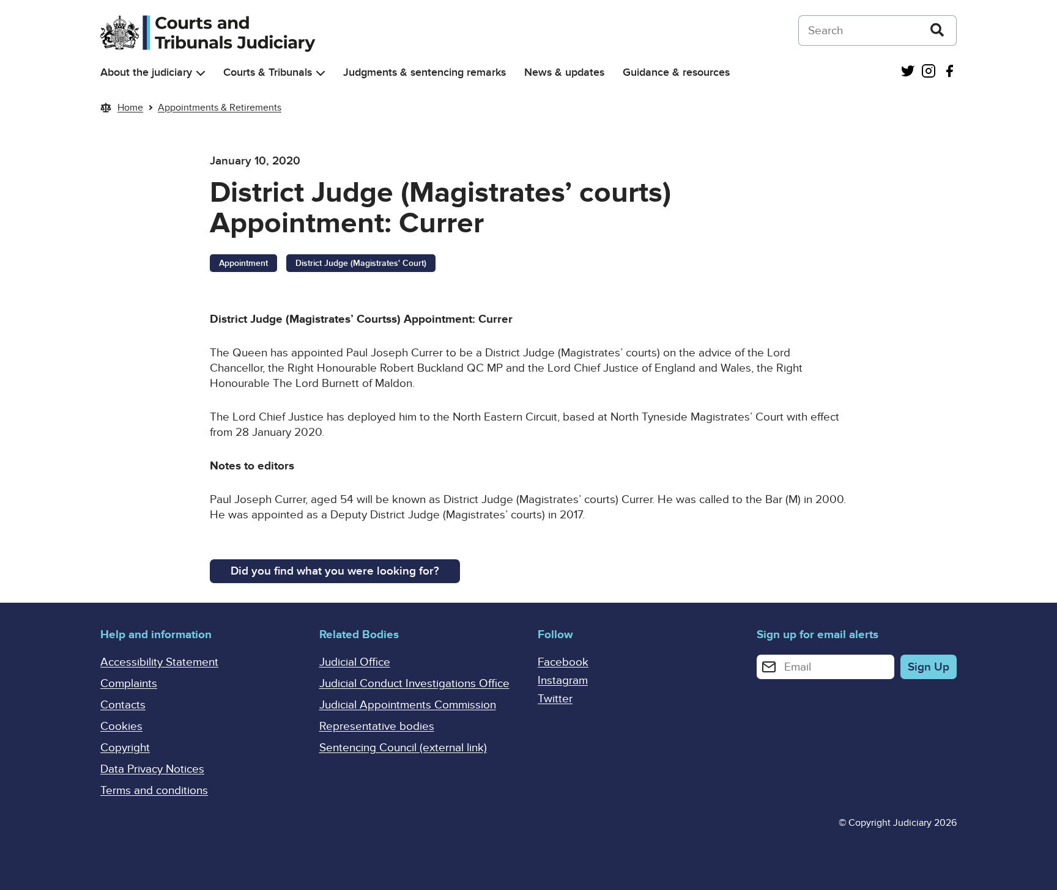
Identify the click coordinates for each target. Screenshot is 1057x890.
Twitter (555, 699)
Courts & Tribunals (267, 72)
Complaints (128, 684)
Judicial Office (354, 662)
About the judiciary (146, 72)
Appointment (243, 263)
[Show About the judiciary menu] (200, 73)
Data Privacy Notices (152, 769)
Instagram (563, 681)
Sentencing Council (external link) (403, 748)
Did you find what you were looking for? (335, 571)
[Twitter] (907, 72)
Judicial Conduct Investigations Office (414, 684)
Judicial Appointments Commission (407, 705)
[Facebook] (949, 72)
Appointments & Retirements (219, 107)
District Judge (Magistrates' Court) (360, 263)
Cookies (121, 726)
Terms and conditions (154, 791)
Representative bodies (376, 726)
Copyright (125, 748)
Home (130, 107)
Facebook (563, 662)
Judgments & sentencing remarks (424, 72)
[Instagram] (928, 72)
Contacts (123, 705)
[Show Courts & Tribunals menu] (320, 73)
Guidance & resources (676, 72)
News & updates (564, 72)
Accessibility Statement (159, 662)
